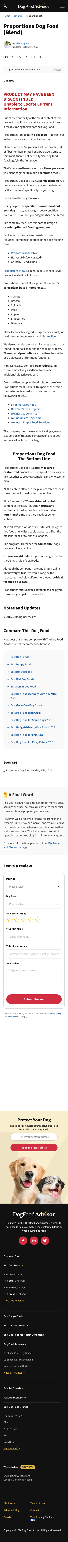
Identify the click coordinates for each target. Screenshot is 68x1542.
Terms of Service (14, 1016)
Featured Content (13, 1398)
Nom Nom (8, 1442)
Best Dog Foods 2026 (32, 727)
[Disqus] (34, 1065)
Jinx (5, 1435)
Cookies (7, 1517)
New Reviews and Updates (17, 1366)
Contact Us (36, 1510)
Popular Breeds (12, 1388)
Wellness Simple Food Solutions (30, 422)
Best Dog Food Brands (15, 1407)
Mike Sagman (22, 43)
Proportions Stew (22, 253)
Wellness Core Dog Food (26, 418)
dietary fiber (49, 336)
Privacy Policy (55, 1013)
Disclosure (9, 1503)
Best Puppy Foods (13, 1316)
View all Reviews (12, 1373)
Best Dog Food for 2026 (31, 720)
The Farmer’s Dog (12, 1416)
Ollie (5, 1422)
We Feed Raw (10, 1429)
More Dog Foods (12, 1301)
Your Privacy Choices (42, 1517)
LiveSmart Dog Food (23, 405)
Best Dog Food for (26, 735)
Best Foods (19, 657)
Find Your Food (11, 1256)
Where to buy (18, 1467)
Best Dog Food (21, 672)
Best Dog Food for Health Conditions (23, 1335)
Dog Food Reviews (13, 1344)
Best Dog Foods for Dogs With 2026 (33, 696)
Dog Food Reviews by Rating (18, 1360)
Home (6, 16)
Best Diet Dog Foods (14, 1325)
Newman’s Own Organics (26, 409)
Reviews (17, 16)
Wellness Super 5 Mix (24, 414)
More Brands (10, 1448)
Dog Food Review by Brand (17, 1353)
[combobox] (34, 886)
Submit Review (34, 999)
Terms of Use (37, 1503)
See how (57, 69)
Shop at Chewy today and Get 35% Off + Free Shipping (17, 1478)
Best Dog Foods (22, 679)
